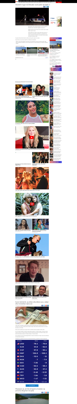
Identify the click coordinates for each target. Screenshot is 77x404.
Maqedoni (27, 0)
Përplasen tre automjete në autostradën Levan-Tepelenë (20, 55)
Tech (44, 2)
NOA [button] (52, 0)
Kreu (19, 2)
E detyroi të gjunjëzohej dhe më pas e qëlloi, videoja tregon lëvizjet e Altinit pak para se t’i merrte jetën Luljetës (43, 55)
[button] (60, 1)
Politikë (21, 2)
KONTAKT (49, 0)
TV (51, 2)
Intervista (27, 2)
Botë (34, 0)
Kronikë (29, 2)
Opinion (24, 2)
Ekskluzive (37, 0)
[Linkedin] (48, 7)
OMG (50, 2)
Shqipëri (20, 0)
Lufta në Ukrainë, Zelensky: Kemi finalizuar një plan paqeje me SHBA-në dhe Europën (55, 63)
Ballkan (31, 0)
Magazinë (40, 2)
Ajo (42, 2)
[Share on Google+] (46, 306)
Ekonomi (32, 2)
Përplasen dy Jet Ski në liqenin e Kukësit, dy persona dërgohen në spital (55, 57)
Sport (46, 2)
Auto (48, 2)
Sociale (35, 2)
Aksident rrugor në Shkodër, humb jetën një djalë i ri (32, 5)
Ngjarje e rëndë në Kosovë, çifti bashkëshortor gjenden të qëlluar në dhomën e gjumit (55, 60)
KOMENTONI (33, 385)
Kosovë (23, 0)
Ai (43, 2)
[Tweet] (46, 7)
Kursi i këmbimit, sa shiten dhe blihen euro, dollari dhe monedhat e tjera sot (55, 53)
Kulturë (37, 2)
